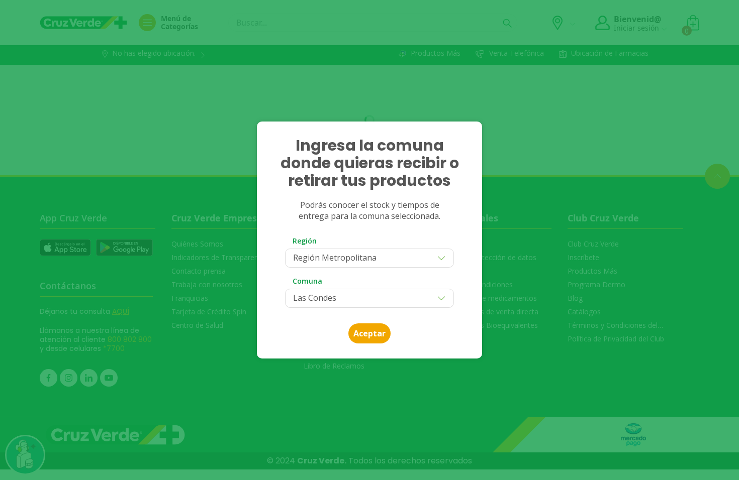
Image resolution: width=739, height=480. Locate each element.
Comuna (307, 281)
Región (305, 241)
